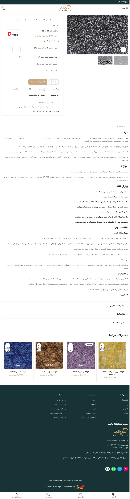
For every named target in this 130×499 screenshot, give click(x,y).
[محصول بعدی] (51, 25)
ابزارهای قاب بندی (89, 417)
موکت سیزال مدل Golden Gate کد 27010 (112, 373)
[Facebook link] (46, 111)
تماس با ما (59, 404)
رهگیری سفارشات (56, 413)
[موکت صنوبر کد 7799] (18, 355)
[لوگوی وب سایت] (65, 8)
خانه (57, 20)
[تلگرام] (119, 469)
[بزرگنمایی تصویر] (123, 50)
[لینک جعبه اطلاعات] (53, 89)
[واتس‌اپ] (113, 469)
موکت (50, 20)
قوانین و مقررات (57, 409)
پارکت (126, 404)
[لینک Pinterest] (40, 111)
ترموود (93, 404)
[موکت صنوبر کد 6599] (49, 355)
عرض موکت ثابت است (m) (47, 57)
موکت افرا (20, 20)
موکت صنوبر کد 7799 (18, 372)
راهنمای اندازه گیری (51, 41)
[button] (125, 34)
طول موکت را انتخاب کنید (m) (45, 48)
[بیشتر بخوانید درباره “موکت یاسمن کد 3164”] (70, 350)
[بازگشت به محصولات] (54, 25)
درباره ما (60, 400)
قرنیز (94, 409)
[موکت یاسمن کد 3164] (81, 355)
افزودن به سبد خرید (38, 82)
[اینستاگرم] (126, 469)
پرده (94, 400)
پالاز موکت (41, 20)
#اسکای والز (123, 295)
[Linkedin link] (36, 111)
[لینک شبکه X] (43, 111)
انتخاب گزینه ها (102, 350)
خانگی (38, 107)
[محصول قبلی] (57, 25)
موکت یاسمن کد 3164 (81, 372)
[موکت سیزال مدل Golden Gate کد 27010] (112, 355)
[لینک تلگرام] (33, 111)
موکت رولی (31, 20)
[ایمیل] (107, 469)
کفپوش (125, 409)
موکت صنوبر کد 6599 (49, 372)
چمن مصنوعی (90, 413)
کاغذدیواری (124, 400)
